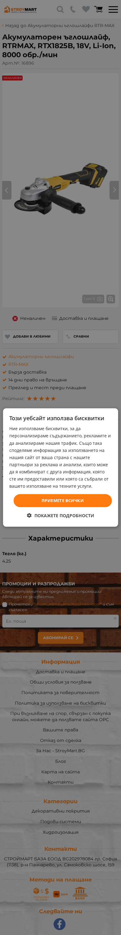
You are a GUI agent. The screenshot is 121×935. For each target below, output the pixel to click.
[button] (60, 515)
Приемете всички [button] (63, 500)
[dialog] (60, 467)
